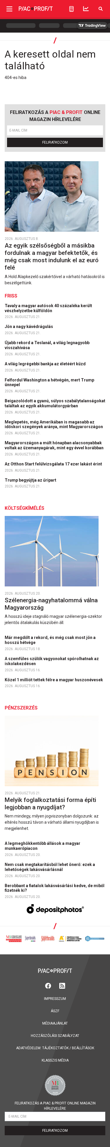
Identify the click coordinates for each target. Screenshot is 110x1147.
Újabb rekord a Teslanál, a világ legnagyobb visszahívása (47, 345)
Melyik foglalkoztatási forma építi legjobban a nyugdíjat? (50, 803)
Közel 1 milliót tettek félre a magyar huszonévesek (54, 679)
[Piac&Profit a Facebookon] (48, 985)
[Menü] (9, 8)
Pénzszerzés (21, 708)
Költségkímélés (24, 508)
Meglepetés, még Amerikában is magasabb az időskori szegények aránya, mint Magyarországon (54, 424)
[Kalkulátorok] (71, 9)
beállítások (83, 1048)
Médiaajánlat (55, 1023)
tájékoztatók (55, 1048)
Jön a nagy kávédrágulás (29, 326)
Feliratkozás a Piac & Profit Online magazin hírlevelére (55, 1106)
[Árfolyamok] (86, 9)
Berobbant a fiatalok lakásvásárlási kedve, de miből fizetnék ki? (54, 888)
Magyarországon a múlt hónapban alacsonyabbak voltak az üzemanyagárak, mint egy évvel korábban (54, 445)
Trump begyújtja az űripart (31, 480)
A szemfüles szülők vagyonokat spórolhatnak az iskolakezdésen (52, 661)
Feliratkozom (55, 142)
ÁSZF (55, 1011)
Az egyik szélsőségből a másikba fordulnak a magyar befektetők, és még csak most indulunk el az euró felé (52, 256)
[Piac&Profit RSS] (62, 985)
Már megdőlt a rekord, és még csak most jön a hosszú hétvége (50, 640)
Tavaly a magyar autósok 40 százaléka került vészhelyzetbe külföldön (48, 308)
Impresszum (55, 999)
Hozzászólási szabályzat (55, 1036)
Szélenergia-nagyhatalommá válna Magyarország (51, 604)
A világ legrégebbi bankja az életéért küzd (46, 363)
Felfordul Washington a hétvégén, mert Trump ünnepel (49, 382)
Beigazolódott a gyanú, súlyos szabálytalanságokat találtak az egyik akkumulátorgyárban (55, 403)
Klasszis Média (55, 1060)
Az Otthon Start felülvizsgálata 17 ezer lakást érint (54, 464)
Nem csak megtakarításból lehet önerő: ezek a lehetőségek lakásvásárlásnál (50, 867)
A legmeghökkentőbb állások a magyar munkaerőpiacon (42, 846)
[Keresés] (100, 8)
